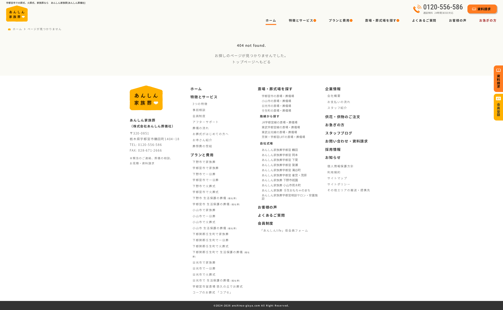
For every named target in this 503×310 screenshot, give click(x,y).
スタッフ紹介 (337, 108)
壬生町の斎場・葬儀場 (276, 110)
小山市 (215, 228)
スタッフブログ (338, 133)
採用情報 (333, 149)
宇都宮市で (206, 168)
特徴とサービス (204, 97)
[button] (302, 20)
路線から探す (270, 116)
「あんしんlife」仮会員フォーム (284, 230)
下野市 (215, 198)
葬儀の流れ (201, 128)
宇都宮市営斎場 (218, 286)
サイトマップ (337, 178)
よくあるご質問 (424, 20)
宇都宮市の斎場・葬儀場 (278, 96)
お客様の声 (457, 20)
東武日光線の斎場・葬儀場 (279, 132)
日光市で (204, 262)
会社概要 (334, 96)
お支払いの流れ (339, 102)
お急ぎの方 (488, 20)
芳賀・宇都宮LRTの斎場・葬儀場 (283, 136)
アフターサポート (206, 122)
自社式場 (266, 143)
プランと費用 (202, 155)
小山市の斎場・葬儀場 (276, 101)
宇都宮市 (216, 204)
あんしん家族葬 (280, 180)
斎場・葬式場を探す (275, 88)
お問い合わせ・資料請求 (346, 141)
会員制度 (199, 116)
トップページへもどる (251, 61)
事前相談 (199, 110)
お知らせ (333, 157)
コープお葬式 (213, 292)
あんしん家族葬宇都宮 (280, 150)
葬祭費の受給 (202, 146)
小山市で (204, 210)
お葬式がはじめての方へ (211, 134)
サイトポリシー (339, 184)
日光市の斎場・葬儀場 (276, 106)
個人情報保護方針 (340, 166)
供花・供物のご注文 (342, 116)
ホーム (271, 20)
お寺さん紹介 (202, 140)
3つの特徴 (200, 104)
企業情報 (333, 88)
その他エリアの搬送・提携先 (348, 190)
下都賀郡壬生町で (211, 234)
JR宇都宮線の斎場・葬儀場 (279, 122)
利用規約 (334, 172)
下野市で (204, 162)
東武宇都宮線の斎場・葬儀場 (281, 127)
